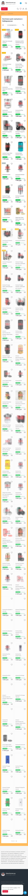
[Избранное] (20, 9)
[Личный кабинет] (23, 9)
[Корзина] (26, 9)
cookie (15, 887)
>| (16, 841)
